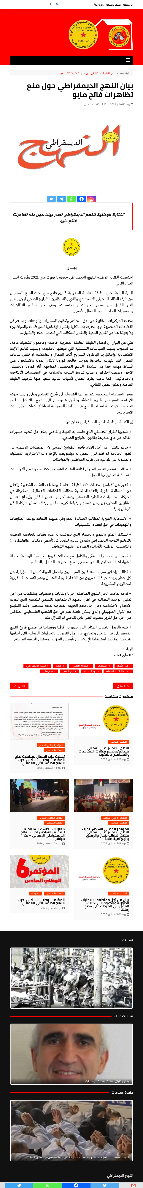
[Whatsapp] (71, 199)
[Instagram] (91, 199)
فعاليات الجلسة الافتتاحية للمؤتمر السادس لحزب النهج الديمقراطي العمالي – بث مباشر (43, 834)
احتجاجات (102, 666)
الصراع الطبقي (80, 666)
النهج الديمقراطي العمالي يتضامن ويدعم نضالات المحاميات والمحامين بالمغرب (104, 751)
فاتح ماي (48, 671)
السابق (121, 686)
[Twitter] (51, 199)
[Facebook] (81, 199)
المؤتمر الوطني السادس (51, 745)
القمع (59, 666)
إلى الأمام (122, 666)
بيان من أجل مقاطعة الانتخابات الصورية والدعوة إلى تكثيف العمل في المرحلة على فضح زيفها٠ (105, 904)
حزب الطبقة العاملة (117, 671)
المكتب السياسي (93, 104)
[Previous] (18, 1054)
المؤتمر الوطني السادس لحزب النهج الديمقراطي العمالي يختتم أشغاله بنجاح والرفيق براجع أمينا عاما (105, 834)
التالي (21, 686)
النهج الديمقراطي (36, 666)
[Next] (125, 978)
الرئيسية (128, 4)
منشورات (35, 893)
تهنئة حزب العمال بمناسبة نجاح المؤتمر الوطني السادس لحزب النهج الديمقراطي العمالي (40, 759)
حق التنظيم (90, 671)
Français (99, 4)
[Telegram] (61, 199)
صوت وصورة (113, 4)
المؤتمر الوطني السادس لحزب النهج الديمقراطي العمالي (41, 901)
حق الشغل (68, 671)
